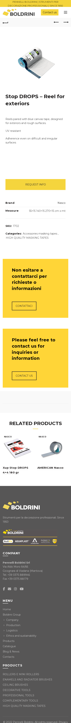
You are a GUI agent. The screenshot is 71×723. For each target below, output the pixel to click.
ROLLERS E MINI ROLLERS (21, 674)
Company (12, 620)
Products (8, 641)
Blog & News (11, 651)
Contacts (8, 656)
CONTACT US (24, 375)
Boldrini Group (12, 614)
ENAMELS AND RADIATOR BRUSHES (27, 679)
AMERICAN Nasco (50, 467)
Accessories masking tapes (40, 233)
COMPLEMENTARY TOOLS (20, 700)
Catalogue (9, 646)
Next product (65, 22)
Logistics (11, 630)
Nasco (62, 203)
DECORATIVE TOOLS (16, 690)
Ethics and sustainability (21, 635)
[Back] (5, 22)
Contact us (50, 12)
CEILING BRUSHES (15, 684)
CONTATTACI (24, 306)
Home (7, 609)
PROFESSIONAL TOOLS (18, 695)
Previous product (56, 22)
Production (13, 625)
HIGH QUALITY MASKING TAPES (27, 237)
